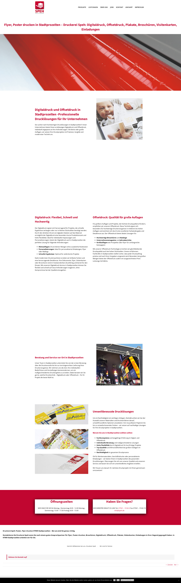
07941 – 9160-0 (124, 508)
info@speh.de (119, 510)
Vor (175, 565)
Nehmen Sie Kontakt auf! (17, 557)
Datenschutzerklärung (127, 580)
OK (114, 580)
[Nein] (179, 580)
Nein (118, 580)
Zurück (170, 565)
